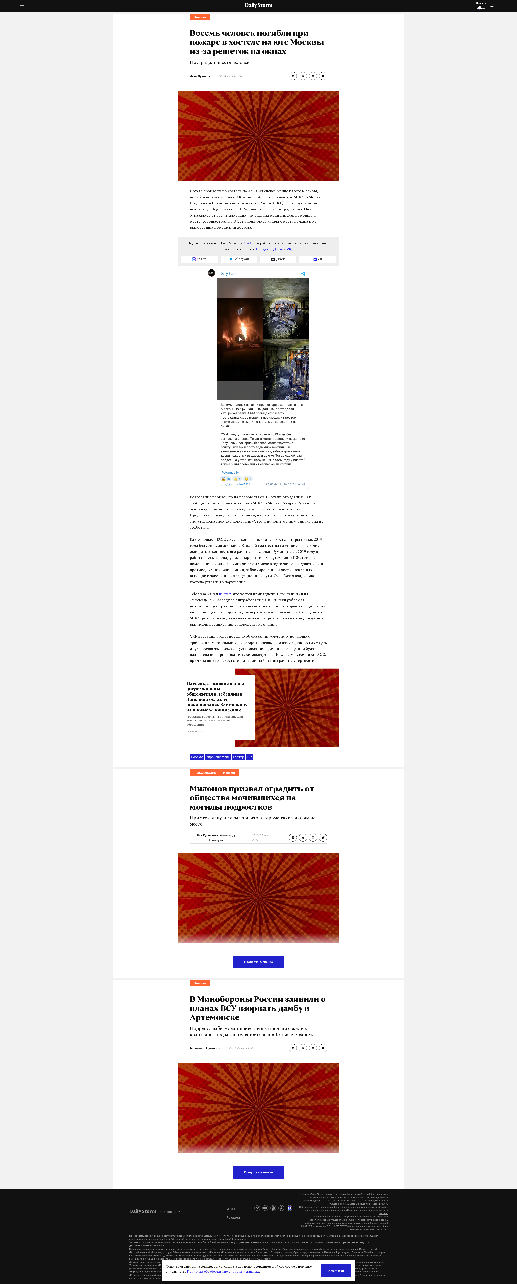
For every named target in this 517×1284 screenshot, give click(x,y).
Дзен (277, 249)
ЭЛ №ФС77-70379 (357, 1200)
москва (197, 757)
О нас (231, 1208)
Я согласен (336, 1270)
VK (289, 249)
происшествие (218, 757)
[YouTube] (265, 1208)
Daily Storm (258, 5)
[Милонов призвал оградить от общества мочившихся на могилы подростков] (293, 838)
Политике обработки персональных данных (223, 1271)
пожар (238, 757)
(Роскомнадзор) (311, 1200)
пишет (225, 594)
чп (249, 757)
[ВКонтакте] (273, 1208)
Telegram (263, 249)
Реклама (233, 1217)
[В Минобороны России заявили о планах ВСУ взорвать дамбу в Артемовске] (293, 1048)
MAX (247, 243)
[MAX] (289, 1208)
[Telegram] (257, 1208)
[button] (22, 7)
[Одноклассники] (281, 1208)
